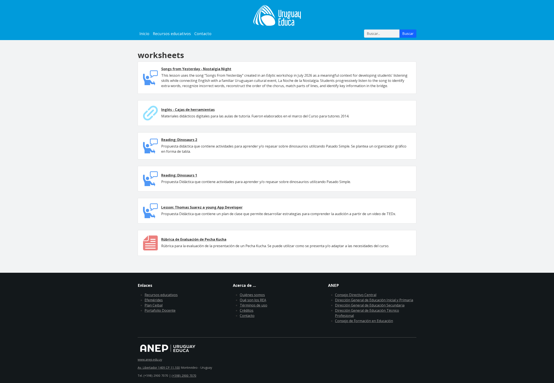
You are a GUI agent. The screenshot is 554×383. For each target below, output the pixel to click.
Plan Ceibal (154, 305)
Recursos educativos (172, 33)
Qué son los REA (253, 300)
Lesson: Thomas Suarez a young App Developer (202, 207)
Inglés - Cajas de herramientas (188, 109)
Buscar (408, 33)
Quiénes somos (252, 294)
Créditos (246, 310)
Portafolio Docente (160, 310)
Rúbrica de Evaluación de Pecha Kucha (193, 239)
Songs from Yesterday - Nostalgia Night (196, 69)
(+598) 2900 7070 (184, 375)
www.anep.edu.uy (150, 359)
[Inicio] (277, 15)
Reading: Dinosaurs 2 (179, 139)
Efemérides (154, 300)
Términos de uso (253, 305)
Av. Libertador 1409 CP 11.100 (159, 367)
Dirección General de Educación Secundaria (369, 305)
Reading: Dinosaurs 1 (179, 175)
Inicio (144, 33)
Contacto (202, 33)
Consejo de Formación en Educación (364, 320)
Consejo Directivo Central (355, 294)
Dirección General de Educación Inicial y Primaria (374, 300)
